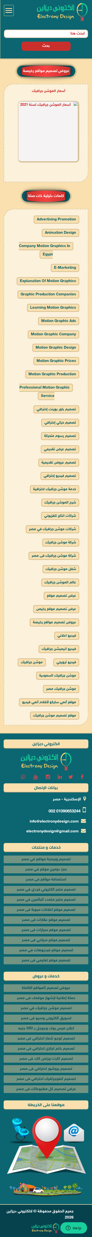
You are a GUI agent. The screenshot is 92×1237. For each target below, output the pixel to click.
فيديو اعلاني (66, 636)
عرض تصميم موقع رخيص (56, 609)
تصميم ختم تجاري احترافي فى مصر (46, 1048)
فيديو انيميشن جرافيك (59, 649)
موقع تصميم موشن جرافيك (54, 716)
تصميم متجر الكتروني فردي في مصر (46, 889)
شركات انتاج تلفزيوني (60, 516)
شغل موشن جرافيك (61, 569)
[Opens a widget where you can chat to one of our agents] (73, 1228)
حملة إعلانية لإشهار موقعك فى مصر (46, 998)
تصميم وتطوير (71, 1228)
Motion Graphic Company (53, 334)
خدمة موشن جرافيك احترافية (54, 489)
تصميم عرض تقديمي (60, 449)
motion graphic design (56, 348)
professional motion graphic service (44, 392)
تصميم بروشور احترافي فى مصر (46, 1069)
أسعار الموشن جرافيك (48, 91)
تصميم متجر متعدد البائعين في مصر (46, 899)
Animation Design (60, 233)
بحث (46, 46)
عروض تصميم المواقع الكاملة (46, 988)
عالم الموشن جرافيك (60, 582)
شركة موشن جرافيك (60, 542)
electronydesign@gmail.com (52, 831)
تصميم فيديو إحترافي (60, 476)
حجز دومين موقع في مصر (46, 869)
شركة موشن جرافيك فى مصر (54, 556)
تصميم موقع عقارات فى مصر (46, 920)
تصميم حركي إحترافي (60, 423)
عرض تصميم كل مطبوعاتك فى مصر (46, 1089)
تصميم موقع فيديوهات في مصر (46, 950)
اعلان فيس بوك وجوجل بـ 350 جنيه (46, 1028)
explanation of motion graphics (48, 281)
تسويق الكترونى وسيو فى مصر (46, 1018)
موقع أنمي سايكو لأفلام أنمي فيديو (49, 702)
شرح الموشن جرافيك (60, 503)
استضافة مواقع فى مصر (46, 879)
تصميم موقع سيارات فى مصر (46, 930)
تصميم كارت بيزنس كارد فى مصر (46, 1059)
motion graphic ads (58, 321)
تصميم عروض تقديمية (58, 463)
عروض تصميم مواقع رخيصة (54, 622)
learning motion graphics (53, 308)
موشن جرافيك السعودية (57, 676)
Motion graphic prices (56, 361)
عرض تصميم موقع (61, 596)
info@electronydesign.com (54, 821)
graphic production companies (48, 294)
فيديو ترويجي (66, 662)
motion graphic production (52, 374)
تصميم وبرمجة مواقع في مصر (46, 859)
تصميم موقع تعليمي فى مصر (46, 960)
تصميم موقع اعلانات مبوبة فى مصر (46, 910)
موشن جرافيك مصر (61, 689)
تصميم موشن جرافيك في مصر (46, 1008)
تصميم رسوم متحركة (60, 436)
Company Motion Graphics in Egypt (44, 250)
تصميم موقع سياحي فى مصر (46, 940)
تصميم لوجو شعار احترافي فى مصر (46, 1038)
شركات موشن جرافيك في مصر (52, 529)
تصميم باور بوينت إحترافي (56, 409)
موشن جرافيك (32, 662)
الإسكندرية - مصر (67, 799)
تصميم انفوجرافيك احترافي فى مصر (46, 1079)
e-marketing (65, 268)
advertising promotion (56, 219)
